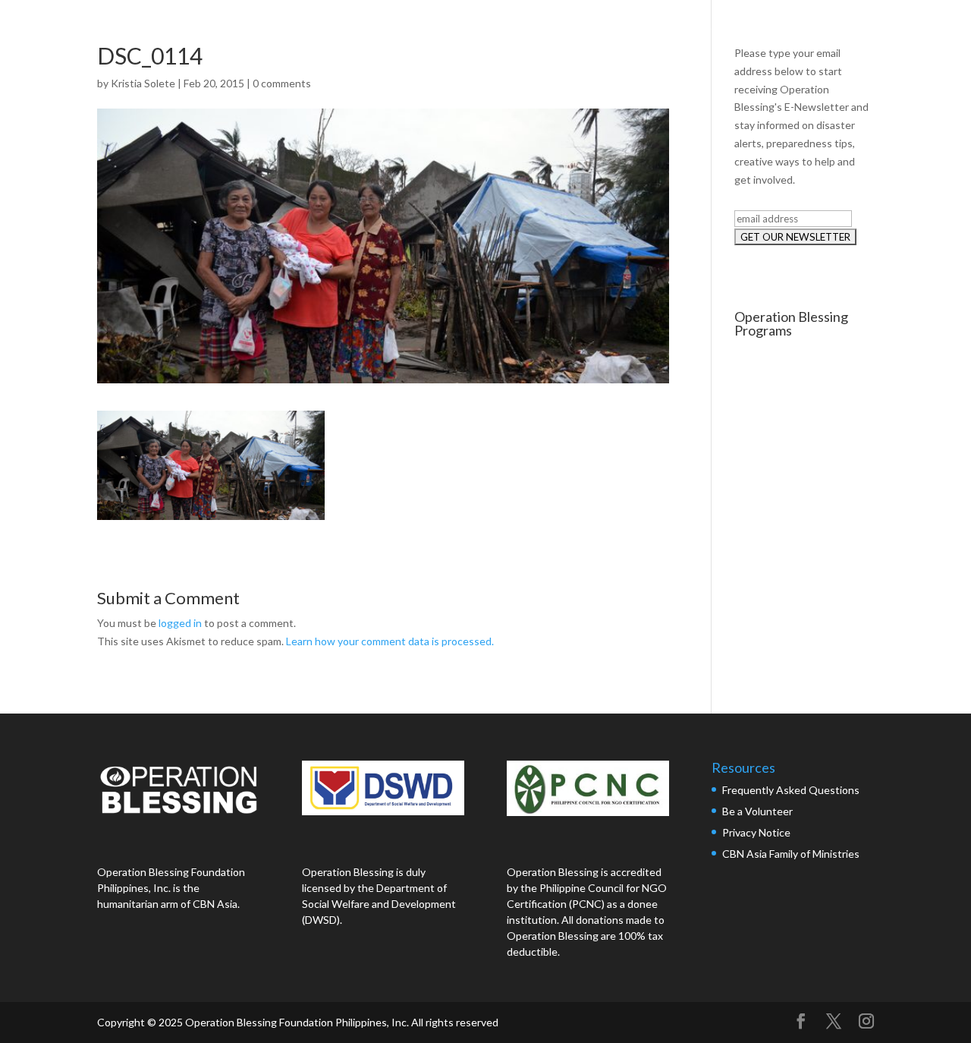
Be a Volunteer (757, 811)
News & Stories (790, 28)
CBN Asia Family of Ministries (790, 853)
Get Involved (895, 28)
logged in (180, 622)
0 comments (282, 83)
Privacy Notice (756, 832)
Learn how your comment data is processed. (390, 641)
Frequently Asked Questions (792, 789)
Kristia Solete (143, 83)
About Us (594, 28)
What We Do (684, 28)
